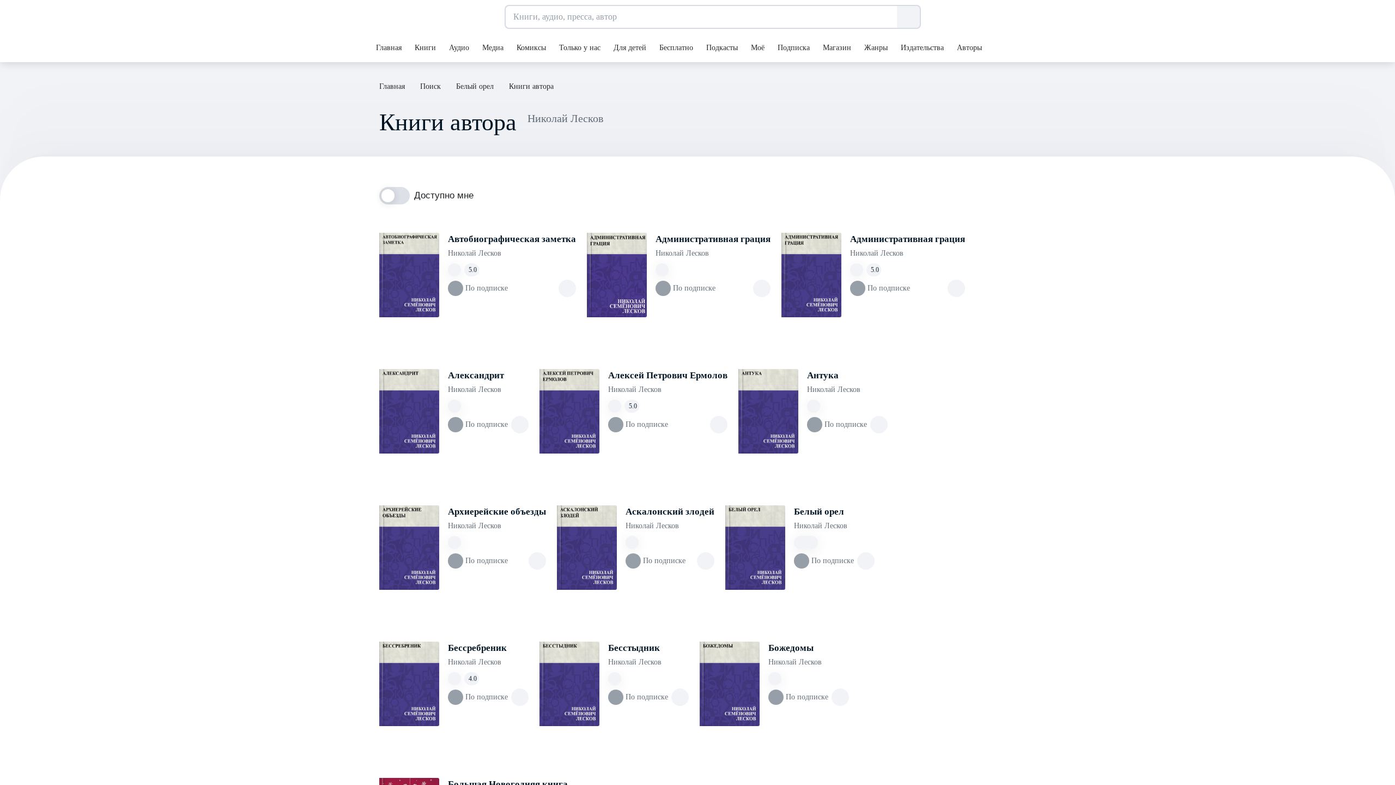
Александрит (476, 375)
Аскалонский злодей (670, 511)
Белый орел (819, 511)
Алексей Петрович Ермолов (667, 375)
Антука (823, 375)
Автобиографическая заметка (512, 239)
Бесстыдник (634, 648)
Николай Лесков (474, 253)
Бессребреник (477, 648)
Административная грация (713, 239)
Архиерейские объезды (497, 511)
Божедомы (791, 648)
